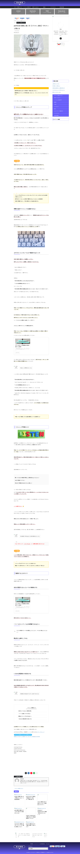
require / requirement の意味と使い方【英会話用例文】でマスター (31, 817)
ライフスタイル (53, 7)
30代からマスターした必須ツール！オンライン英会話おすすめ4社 (27, 736)
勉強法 (44, 7)
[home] (20, 784)
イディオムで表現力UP (27, 7)
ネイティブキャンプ (40, 732)
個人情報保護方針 (42, 843)
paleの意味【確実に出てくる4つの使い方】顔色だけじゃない (19, 812)
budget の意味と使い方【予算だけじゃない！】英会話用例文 (19, 798)
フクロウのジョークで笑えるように (59, 90)
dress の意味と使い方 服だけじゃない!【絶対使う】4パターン (42, 803)
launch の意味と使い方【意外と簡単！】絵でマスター (31, 825)
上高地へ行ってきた (56, 83)
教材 (55, 108)
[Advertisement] (31, 762)
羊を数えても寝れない (56, 85)
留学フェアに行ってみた (57, 92)
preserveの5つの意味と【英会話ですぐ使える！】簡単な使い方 (31, 798)
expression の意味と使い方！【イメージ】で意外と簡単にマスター (19, 825)
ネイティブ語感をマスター (18, 7)
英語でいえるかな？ (35, 7)
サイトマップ (36, 843)
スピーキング (56, 106)
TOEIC (55, 104)
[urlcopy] (37, 773)
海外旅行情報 (62, 7)
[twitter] (26, 773)
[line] (34, 773)
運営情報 (31, 843)
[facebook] (28, 773)
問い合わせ (48, 843)
